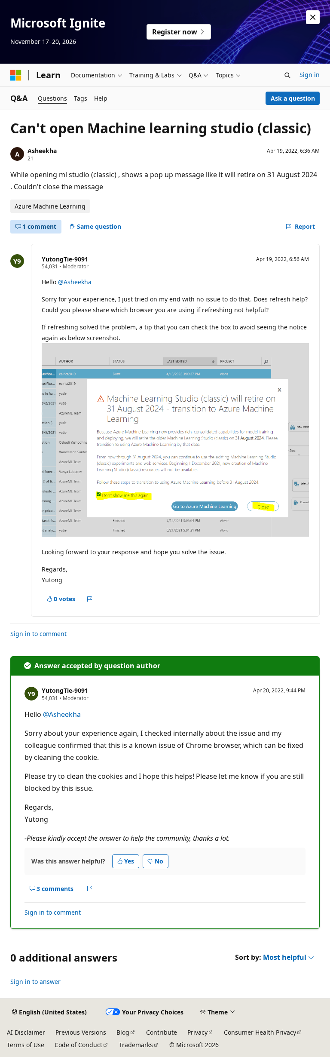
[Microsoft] (15, 75)
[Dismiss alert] (313, 17)
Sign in (309, 75)
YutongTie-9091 (65, 259)
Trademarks (136, 1045)
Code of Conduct (78, 1045)
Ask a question (293, 98)
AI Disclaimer (26, 1032)
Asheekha (42, 151)
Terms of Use (25, 1045)
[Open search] (287, 75)
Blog (122, 1032)
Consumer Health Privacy (260, 1032)
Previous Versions (80, 1032)
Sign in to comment (38, 634)
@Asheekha (75, 282)
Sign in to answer (35, 981)
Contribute (161, 1032)
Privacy (197, 1032)
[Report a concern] (89, 599)
